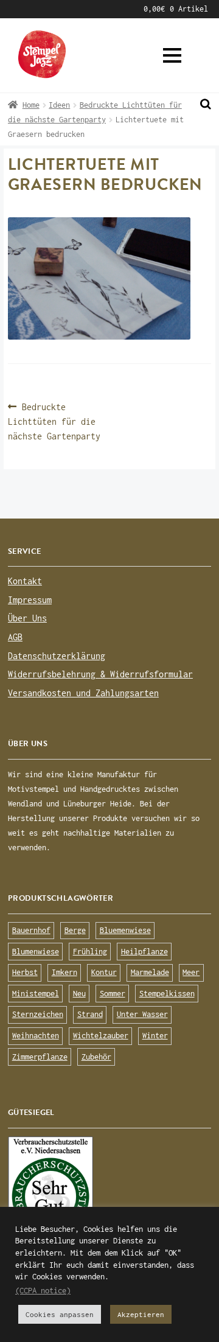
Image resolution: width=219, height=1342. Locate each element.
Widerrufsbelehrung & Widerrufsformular (100, 674)
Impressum (122, 8)
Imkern (64, 972)
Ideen (59, 105)
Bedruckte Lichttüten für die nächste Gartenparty (54, 420)
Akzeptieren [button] (140, 1314)
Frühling (90, 951)
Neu (79, 993)
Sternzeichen (37, 1014)
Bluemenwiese (125, 930)
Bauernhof (31, 930)
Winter (155, 1035)
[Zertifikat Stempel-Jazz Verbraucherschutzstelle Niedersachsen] (109, 1192)
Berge (75, 930)
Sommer (112, 993)
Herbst (25, 972)
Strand (90, 1014)
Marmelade (150, 972)
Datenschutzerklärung (56, 656)
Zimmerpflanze (40, 1056)
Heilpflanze (144, 951)
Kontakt (25, 581)
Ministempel (35, 993)
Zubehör (96, 1056)
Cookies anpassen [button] (60, 1314)
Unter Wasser (142, 1014)
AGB (14, 8)
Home (31, 105)
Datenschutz (62, 8)
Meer (191, 972)
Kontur (104, 972)
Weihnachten (35, 1035)
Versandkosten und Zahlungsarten (83, 693)
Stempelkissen (167, 993)
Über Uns (27, 618)
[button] (172, 55)
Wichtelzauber (100, 1035)
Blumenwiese (35, 951)
